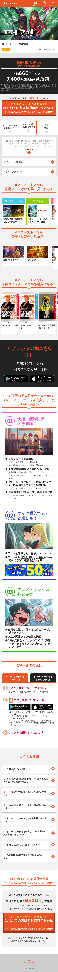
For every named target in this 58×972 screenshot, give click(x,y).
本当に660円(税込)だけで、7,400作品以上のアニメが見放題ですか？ (25, 780)
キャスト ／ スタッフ (13, 172)
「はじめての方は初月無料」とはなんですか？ (24, 793)
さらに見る (29, 149)
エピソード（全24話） (14, 162)
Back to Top (29, 962)
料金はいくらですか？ (17, 768)
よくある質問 (46, 126)
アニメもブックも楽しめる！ (10, 126)
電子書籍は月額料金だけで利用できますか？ (23, 856)
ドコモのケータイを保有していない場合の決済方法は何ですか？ (24, 833)
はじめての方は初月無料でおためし (29, 108)
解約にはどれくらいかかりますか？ (23, 844)
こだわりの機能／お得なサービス (28, 126)
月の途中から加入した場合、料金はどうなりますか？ (24, 807)
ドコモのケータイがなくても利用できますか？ (24, 820)
